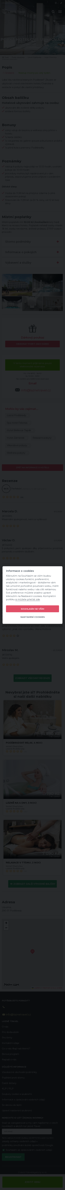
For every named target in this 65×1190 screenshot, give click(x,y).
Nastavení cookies (33, 617)
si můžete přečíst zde (27, 599)
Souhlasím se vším (32, 608)
